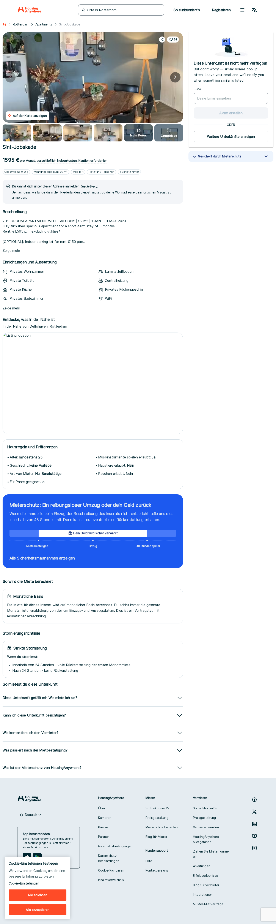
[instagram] (254, 848)
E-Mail (198, 89)
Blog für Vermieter (206, 885)
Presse (103, 827)
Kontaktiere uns (157, 870)
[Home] (29, 9)
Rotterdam (20, 24)
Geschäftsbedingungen (115, 846)
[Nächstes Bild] (175, 77)
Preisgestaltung (157, 817)
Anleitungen (201, 866)
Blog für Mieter (156, 836)
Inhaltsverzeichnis (111, 880)
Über (101, 808)
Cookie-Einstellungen (24, 883)
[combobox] (30, 814)
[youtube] (254, 836)
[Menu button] (242, 10)
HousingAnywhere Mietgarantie (206, 839)
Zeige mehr (11, 250)
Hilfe (149, 861)
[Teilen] (162, 39)
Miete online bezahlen (162, 827)
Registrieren (221, 10)
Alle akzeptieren (37, 909)
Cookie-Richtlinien (111, 870)
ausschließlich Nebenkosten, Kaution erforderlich (72, 160)
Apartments (43, 24)
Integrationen (203, 894)
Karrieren (104, 817)
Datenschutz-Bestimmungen (108, 858)
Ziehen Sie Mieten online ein (211, 854)
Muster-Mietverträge (208, 904)
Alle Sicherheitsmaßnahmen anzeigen (42, 558)
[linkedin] (254, 823)
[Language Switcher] (254, 10)
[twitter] (254, 811)
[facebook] (254, 799)
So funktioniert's (157, 808)
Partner (103, 836)
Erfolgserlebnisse (205, 875)
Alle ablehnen (37, 895)
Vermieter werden (206, 827)
